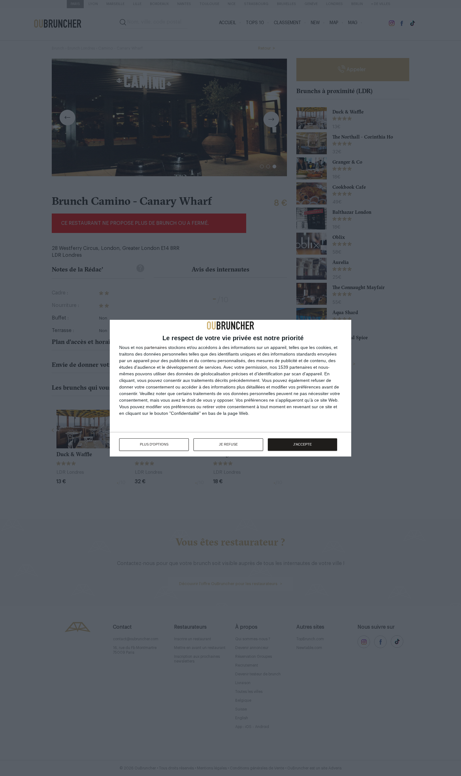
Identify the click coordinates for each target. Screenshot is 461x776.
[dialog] (230, 388)
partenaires (155, 347)
